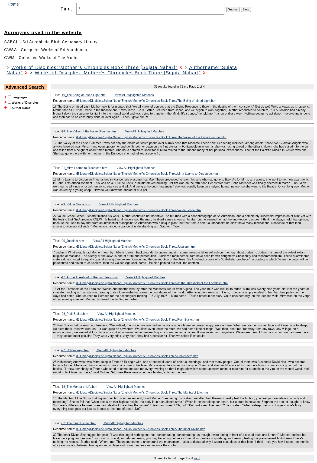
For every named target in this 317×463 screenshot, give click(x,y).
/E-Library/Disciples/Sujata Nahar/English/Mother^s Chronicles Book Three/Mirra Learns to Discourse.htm (147, 173)
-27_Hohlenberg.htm (75, 350)
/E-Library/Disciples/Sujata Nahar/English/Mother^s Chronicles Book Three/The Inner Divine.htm (140, 429)
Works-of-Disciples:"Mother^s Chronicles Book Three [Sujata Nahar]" (94, 67)
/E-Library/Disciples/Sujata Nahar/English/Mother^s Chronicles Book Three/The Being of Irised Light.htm (146, 100)
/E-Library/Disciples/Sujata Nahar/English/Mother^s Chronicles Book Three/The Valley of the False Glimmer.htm (151, 137)
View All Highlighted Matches (134, 95)
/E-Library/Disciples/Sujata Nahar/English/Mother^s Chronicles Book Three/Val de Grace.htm (138, 210)
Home (13, 4)
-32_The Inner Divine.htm (78, 423)
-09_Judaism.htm (73, 241)
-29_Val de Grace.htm (76, 204)
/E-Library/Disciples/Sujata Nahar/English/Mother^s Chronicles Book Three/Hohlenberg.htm (137, 356)
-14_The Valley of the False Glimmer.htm (89, 131)
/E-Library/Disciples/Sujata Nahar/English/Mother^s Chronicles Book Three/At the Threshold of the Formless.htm (152, 283)
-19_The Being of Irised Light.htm (84, 95)
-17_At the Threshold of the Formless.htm (89, 277)
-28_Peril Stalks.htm (75, 313)
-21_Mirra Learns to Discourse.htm (84, 168)
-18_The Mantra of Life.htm (79, 386)
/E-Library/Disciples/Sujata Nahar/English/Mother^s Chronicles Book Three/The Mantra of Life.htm (142, 392)
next (197, 458)
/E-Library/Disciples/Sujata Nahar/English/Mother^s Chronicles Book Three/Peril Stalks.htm (137, 319)
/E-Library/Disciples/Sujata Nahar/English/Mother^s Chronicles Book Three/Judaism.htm (135, 246)
